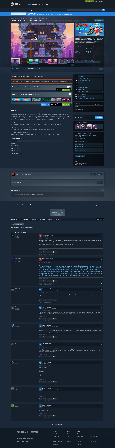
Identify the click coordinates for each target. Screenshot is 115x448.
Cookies (79, 441)
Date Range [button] (42, 219)
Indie (88, 61)
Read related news (79, 146)
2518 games (17, 259)
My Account (93, 441)
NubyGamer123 (18, 288)
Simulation (93, 61)
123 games (17, 308)
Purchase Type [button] (24, 219)
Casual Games (19, 18)
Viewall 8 (100, 126)
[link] (56, 104)
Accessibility (80, 436)
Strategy (81, 61)
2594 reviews (17, 261)
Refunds (79, 444)
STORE (29, 4)
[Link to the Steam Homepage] (16, 5)
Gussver (17, 234)
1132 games (17, 236)
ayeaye (16, 405)
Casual (77, 61)
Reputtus (17, 325)
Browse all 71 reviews (57, 424)
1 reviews (16, 363)
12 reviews (17, 309)
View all (102, 190)
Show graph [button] (99, 219)
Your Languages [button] (18, 224)
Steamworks (56, 439)
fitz (15, 306)
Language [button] (33, 219)
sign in (96, 1)
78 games (16, 344)
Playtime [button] (50, 219)
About (43, 4)
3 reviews (16, 406)
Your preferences (100, 205)
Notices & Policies (81, 439)
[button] (13, 10)
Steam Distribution (57, 441)
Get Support (93, 439)
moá (16, 388)
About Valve (69, 433)
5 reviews (16, 390)
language (101, 1)
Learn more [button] (99, 117)
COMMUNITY (36, 4)
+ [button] (99, 61)
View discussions (79, 148)
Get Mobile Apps (94, 436)
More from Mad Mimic (23, 174)
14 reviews (17, 327)
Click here (53, 81)
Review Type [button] (14, 219)
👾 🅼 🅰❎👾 (18, 258)
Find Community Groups (80, 150)
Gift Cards (55, 444)
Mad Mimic (88, 51)
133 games (17, 326)
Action (85, 61)
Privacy (79, 433)
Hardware (69, 439)
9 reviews (16, 346)
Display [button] (57, 219)
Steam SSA (56, 436)
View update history (79, 144)
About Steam (56, 433)
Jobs (68, 436)
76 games (16, 389)
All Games (13, 18)
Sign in (13, 68)
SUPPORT (49, 4)
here (35, 194)
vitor (16, 361)
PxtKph (16, 343)
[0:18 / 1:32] (42, 40)
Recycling (69, 441)
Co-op (97, 61)
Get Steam (93, 433)
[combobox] (84, 10)
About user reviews (92, 205)
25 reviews (17, 237)
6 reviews (16, 291)
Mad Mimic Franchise (28, 18)
